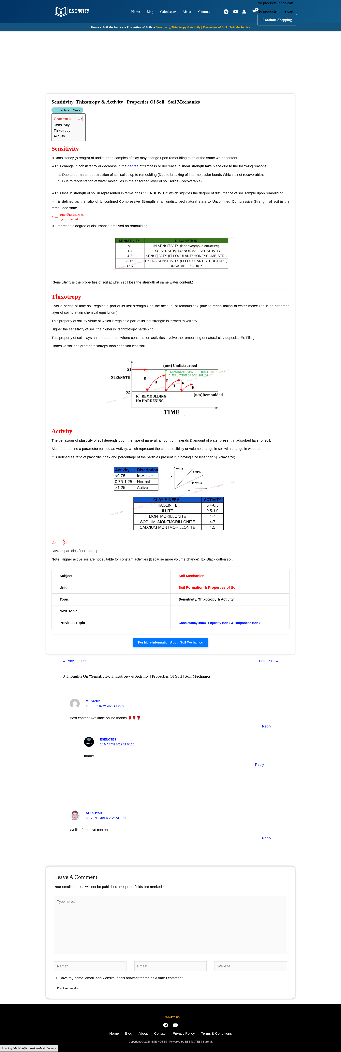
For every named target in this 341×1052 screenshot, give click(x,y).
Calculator (168, 11)
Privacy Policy (184, 1033)
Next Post (269, 661)
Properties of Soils (67, 110)
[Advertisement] (170, 61)
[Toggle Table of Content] (77, 119)
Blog (150, 11)
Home (135, 11)
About (187, 11)
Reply (266, 726)
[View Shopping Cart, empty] (254, 11)
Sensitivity (62, 125)
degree (133, 166)
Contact (204, 11)
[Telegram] (226, 11)
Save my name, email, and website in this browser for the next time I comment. (122, 978)
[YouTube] (235, 11)
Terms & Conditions (216, 1033)
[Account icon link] (244, 12)
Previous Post (75, 661)
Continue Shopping (277, 19)
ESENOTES (108, 739)
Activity (59, 136)
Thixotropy (62, 130)
